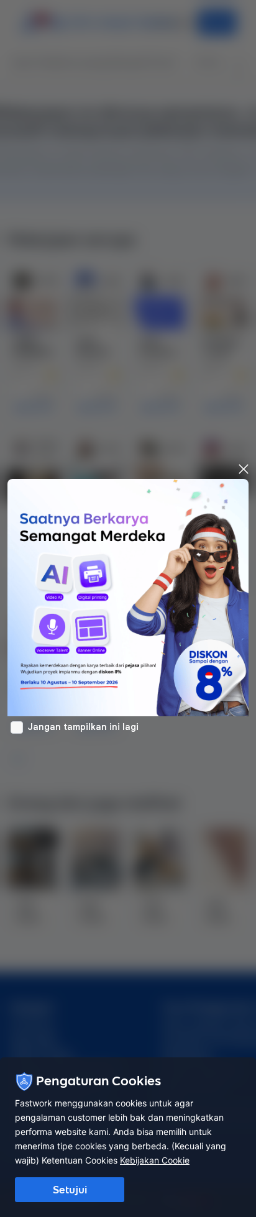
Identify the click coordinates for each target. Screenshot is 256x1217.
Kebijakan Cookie (155, 1160)
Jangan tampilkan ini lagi (83, 726)
